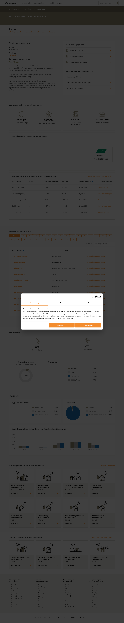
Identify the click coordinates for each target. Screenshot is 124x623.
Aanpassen (60, 325)
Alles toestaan (88, 325)
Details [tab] (62, 303)
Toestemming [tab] (34, 303)
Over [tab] (89, 303)
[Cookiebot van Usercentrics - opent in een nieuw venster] (93, 296)
